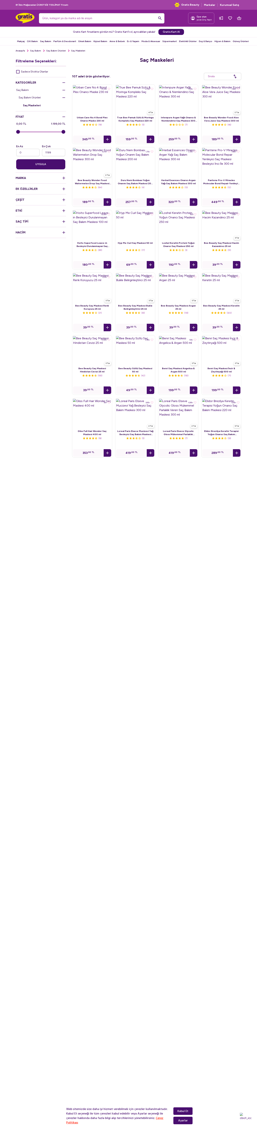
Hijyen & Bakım (222, 41)
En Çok (46, 146)
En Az (19, 146)
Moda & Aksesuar (150, 41)
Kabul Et (182, 1111)
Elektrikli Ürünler (188, 41)
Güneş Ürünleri (241, 41)
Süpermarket (169, 41)
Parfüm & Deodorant (64, 41)
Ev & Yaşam (133, 41)
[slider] (18, 132)
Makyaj (21, 41)
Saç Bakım (45, 41)
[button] (107, 139)
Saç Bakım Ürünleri (56, 50)
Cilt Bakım (32, 41)
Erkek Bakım (84, 41)
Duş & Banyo (205, 41)
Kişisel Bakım (100, 41)
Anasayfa (20, 50)
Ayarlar (183, 1120)
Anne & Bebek (117, 41)
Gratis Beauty (190, 4)
